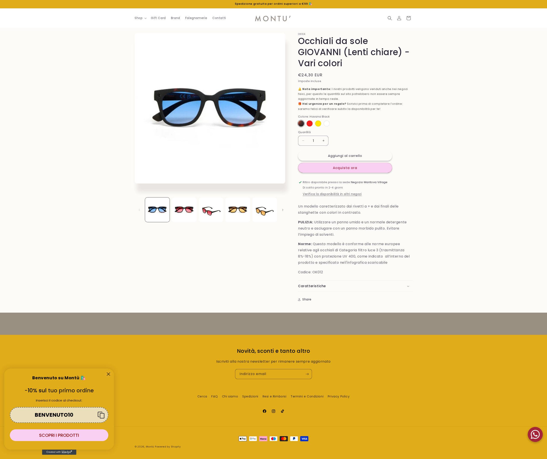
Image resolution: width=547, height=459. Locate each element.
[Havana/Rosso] (310, 124)
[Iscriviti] (307, 374)
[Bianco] (327, 124)
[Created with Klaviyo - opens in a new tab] (59, 452)
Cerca (202, 396)
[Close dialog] (108, 374)
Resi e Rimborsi (275, 396)
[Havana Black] (301, 124)
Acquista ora (345, 168)
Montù (150, 446)
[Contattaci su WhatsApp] (535, 434)
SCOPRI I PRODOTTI (59, 435)
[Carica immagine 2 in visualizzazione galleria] (184, 209)
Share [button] (307, 299)
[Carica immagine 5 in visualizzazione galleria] (264, 209)
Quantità (304, 132)
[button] (140, 17)
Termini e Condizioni (307, 396)
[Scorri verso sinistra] (139, 210)
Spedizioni (250, 396)
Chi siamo (230, 396)
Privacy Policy (339, 396)
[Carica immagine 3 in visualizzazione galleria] (211, 209)
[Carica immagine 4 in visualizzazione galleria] (237, 209)
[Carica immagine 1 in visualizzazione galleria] (157, 209)
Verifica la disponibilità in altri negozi (332, 194)
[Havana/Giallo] (318, 124)
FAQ (214, 396)
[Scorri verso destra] (282, 210)
